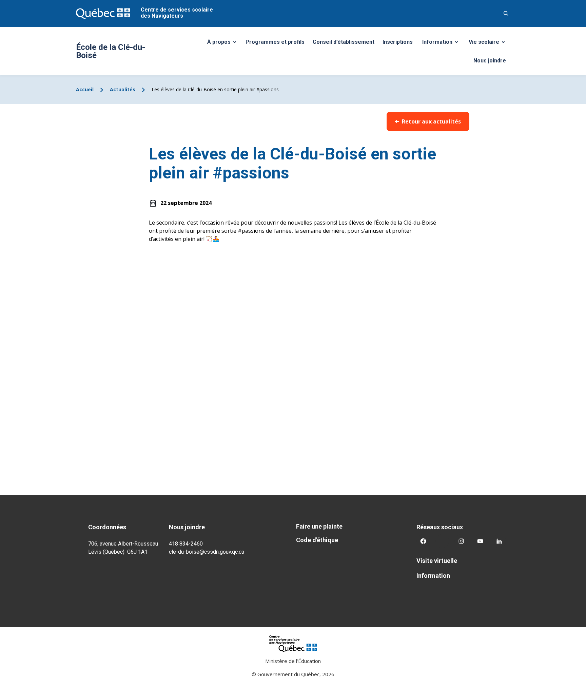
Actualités (122, 89)
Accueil (85, 89)
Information (442, 44)
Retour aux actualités (431, 121)
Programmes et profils (275, 42)
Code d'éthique (317, 540)
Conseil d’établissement (343, 42)
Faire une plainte (319, 526)
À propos (224, 44)
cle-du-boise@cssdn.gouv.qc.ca (206, 552)
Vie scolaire (489, 44)
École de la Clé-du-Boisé (110, 51)
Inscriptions (398, 42)
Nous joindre (489, 60)
